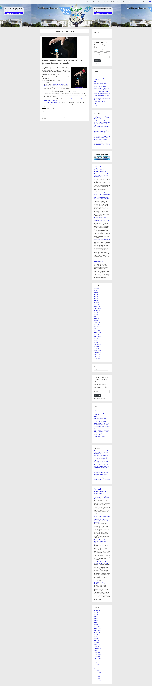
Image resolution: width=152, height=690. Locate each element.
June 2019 (96, 328)
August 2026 (97, 288)
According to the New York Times (52, 102)
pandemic (72, 117)
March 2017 (96, 342)
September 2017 (97, 336)
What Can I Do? (120, 1)
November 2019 (97, 326)
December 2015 (97, 350)
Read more (79, 104)
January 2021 (97, 304)
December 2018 (97, 332)
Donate (138, 1)
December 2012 (97, 358)
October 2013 (97, 356)
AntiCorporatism (56, 65)
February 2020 (97, 322)
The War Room (130, 1)
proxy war (76, 117)
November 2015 (97, 352)
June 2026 (96, 292)
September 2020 (97, 308)
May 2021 (96, 298)
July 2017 (96, 338)
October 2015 (97, 354)
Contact (145, 1)
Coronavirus (61, 117)
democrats (67, 117)
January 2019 (97, 330)
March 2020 (96, 320)
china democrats (55, 117)
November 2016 (97, 344)
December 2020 (97, 306)
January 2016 (97, 348)
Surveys (95, 105)
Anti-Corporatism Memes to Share (102, 76)
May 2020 (96, 316)
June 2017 (96, 340)
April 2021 (96, 300)
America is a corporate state (100, 74)
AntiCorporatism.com (101, 171)
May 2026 (96, 294)
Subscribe (97, 60)
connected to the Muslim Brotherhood (69, 95)
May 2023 (96, 296)
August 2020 (97, 310)
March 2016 (96, 346)
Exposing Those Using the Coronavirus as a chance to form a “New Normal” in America (101, 85)
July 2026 (96, 290)
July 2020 (96, 312)
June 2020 (96, 314)
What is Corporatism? (109, 1)
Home (82, 1)
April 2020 (96, 318)
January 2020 (97, 324)
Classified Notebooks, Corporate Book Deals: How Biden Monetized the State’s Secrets (102, 145)
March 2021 (96, 302)
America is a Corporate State (94, 1)
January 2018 (97, 334)
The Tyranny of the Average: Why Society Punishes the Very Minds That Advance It (101, 117)
